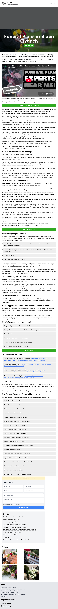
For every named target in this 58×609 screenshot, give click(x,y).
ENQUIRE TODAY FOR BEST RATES (29, 105)
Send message (23, 507)
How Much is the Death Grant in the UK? (14, 527)
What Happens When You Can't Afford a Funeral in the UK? (19, 529)
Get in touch (29, 45)
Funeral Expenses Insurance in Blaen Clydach (14, 589)
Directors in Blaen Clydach (8, 587)
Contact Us (6, 537)
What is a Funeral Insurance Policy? (13, 517)
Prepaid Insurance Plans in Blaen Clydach (13, 594)
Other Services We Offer (10, 535)
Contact (3, 596)
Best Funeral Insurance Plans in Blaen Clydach (16, 540)
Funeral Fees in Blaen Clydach (9, 591)
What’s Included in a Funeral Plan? (12, 532)
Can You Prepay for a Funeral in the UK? (14, 524)
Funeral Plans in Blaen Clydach (11, 519)
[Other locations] (50, 3)
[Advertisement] (29, 18)
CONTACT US (29, 350)
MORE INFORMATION (29, 229)
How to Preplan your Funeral (11, 522)
